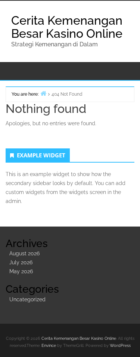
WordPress (120, 345)
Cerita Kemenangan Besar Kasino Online (66, 26)
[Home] (43, 93)
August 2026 (24, 253)
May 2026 (21, 271)
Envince (48, 345)
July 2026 (20, 262)
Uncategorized (27, 299)
